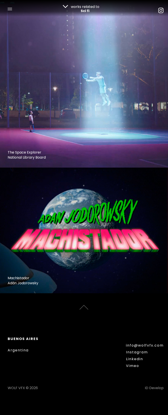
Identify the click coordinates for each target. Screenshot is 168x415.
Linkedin (134, 359)
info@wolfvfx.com (145, 345)
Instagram (137, 352)
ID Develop (154, 388)
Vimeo (132, 366)
